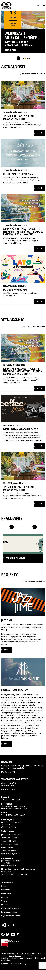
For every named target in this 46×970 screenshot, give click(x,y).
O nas (3, 886)
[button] (23, 108)
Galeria (4, 901)
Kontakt (4, 904)
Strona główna (7, 882)
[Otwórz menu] (44, 5)
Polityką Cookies (15, 956)
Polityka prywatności (9, 912)
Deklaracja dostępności (10, 908)
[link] (32, 74)
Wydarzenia (6, 893)
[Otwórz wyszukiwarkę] (38, 5)
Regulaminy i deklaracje (10, 916)
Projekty (4, 897)
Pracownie (5, 890)
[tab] (23, 548)
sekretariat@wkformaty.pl (16, 808)
